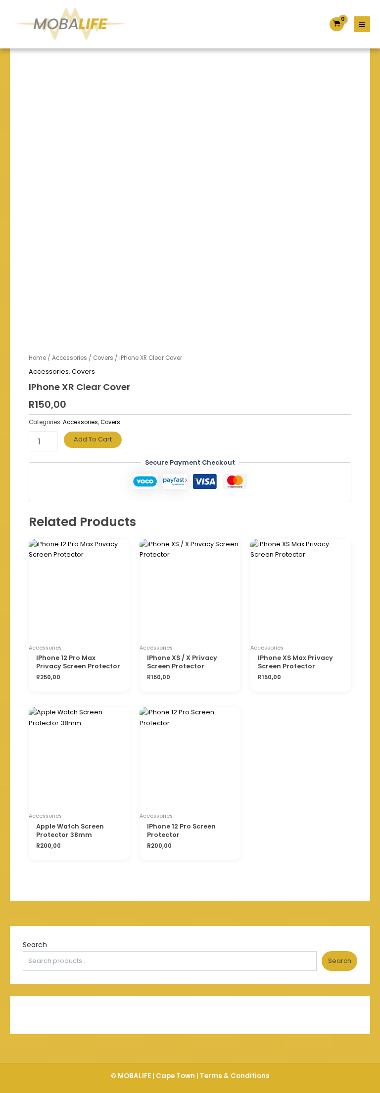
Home (37, 358)
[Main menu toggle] (362, 24)
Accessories (69, 358)
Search (35, 945)
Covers (103, 358)
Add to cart (93, 439)
